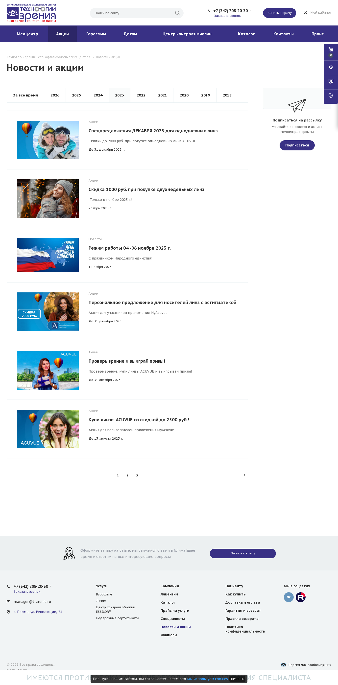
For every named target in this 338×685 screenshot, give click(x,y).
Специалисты (173, 618)
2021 (162, 95)
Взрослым (96, 33)
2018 (227, 95)
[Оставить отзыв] (331, 82)
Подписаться (297, 145)
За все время (25, 95)
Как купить (235, 594)
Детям (130, 33)
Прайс (318, 33)
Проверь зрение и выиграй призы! (127, 361)
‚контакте (289, 597)
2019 (205, 95)
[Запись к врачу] (331, 96)
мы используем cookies (207, 679)
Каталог (246, 33)
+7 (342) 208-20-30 (230, 10)
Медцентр (27, 33)
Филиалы (169, 635)
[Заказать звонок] (331, 68)
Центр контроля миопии (187, 33)
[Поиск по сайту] (177, 13)
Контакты (283, 33)
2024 (98, 95)
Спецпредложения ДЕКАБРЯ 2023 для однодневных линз (153, 131)
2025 (76, 95)
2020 (184, 95)
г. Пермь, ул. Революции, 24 (38, 612)
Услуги (101, 586)
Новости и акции (176, 627)
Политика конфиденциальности (245, 629)
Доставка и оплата (242, 602)
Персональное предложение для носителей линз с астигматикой (162, 302)
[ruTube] (301, 597)
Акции (62, 33)
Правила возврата (242, 618)
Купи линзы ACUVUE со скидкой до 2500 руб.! (139, 420)
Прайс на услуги (175, 610)
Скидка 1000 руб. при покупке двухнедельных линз (146, 189)
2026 (54, 95)
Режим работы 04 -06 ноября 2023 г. (130, 248)
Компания (170, 586)
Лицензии (169, 594)
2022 (141, 95)
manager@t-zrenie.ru (32, 601)
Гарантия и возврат (243, 610)
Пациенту (234, 586)
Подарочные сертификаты (117, 618)
